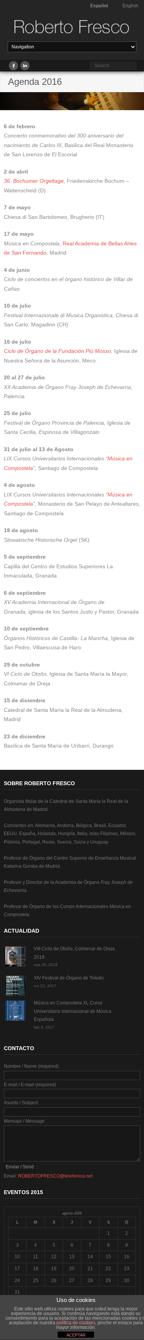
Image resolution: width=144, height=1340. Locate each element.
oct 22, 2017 (45, 986)
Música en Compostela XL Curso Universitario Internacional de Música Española (72, 1011)
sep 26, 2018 (46, 965)
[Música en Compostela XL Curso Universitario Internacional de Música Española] (15, 1010)
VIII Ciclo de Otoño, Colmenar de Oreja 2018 (74, 953)
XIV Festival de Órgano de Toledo (69, 978)
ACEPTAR (76, 1335)
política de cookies (75, 1322)
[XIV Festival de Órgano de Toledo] (15, 985)
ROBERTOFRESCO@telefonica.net (55, 1176)
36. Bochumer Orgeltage (34, 181)
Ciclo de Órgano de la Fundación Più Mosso (57, 351)
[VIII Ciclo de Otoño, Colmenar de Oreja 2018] (15, 956)
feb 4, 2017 (44, 1027)
